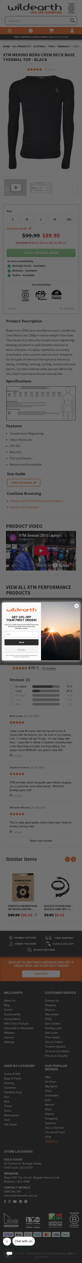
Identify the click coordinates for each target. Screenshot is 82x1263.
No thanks (21, 650)
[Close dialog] (76, 606)
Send (21, 642)
